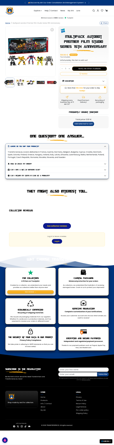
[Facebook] (14, 426)
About (43, 407)
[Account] (98, 10)
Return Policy (81, 403)
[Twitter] (18, 426)
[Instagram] (22, 426)
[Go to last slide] (6, 82)
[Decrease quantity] (62, 69)
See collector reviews (57, 226)
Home (7, 23)
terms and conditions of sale (99, 378)
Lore (78, 10)
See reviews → (30, 292)
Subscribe (103, 374)
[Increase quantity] (69, 69)
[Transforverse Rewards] (5, 440)
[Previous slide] (6, 201)
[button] (94, 10)
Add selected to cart (83, 124)
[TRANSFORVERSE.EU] (9, 10)
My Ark (71, 10)
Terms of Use (81, 400)
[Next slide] (55, 82)
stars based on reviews (57, 18)
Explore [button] (37, 10)
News (62, 10)
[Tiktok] (25, 426)
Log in (57, 241)
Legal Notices (81, 407)
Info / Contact (46, 403)
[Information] (105, 87)
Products (44, 400)
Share (105, 23)
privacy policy (86, 380)
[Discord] (29, 426)
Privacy (79, 397)
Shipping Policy (82, 413)
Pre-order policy (82, 410)
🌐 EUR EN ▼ (106, 441)
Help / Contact (51, 10)
